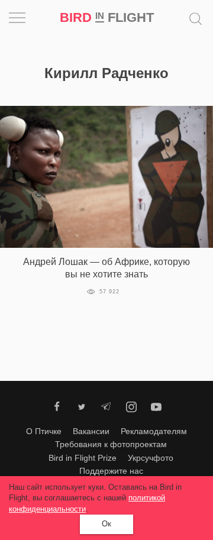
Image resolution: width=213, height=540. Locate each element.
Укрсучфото (150, 458)
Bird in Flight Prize (83, 458)
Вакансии (91, 431)
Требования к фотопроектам (111, 444)
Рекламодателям (154, 431)
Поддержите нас (111, 471)
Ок (106, 523)
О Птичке (44, 431)
